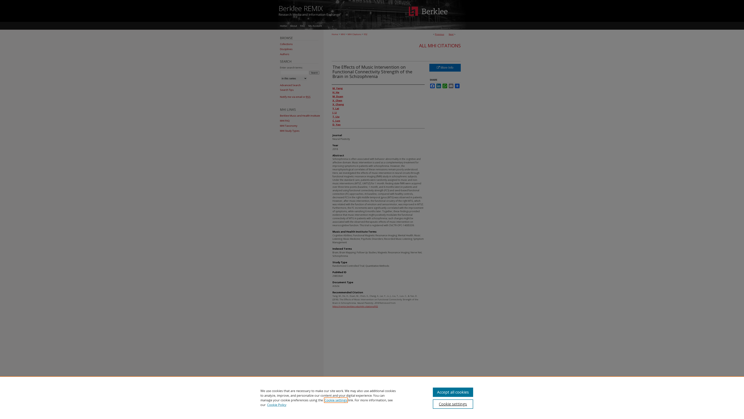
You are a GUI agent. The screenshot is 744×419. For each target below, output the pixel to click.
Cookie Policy (276, 405)
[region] (372, 397)
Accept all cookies (453, 392)
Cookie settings (336, 400)
